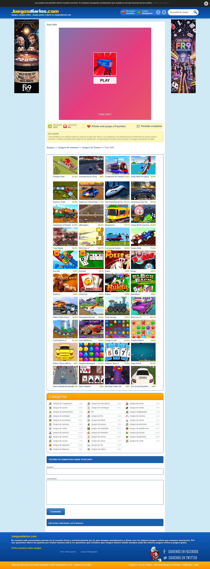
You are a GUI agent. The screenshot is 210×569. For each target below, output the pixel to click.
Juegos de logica (98, 449)
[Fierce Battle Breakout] (65, 375)
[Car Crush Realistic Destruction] (143, 375)
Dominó (82, 271)
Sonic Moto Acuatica (140, 177)
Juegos (147, 12)
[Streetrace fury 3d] (143, 190)
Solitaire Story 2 (112, 363)
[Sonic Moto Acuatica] (143, 165)
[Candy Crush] (117, 329)
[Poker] (117, 260)
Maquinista (110, 225)
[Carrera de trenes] (117, 237)
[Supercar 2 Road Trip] (91, 190)
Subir (196, 565)
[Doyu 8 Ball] (143, 352)
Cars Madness (85, 340)
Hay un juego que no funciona (167, 565)
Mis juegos (130, 12)
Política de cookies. (161, 3)
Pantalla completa (151, 126)
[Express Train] (65, 190)
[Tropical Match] (143, 329)
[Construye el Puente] (65, 213)
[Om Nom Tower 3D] (117, 375)
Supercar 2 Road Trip (88, 202)
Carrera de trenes (113, 248)
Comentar (55, 511)
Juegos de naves (137, 420)
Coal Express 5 (59, 340)
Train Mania (58, 248)
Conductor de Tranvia (114, 177)
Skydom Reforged (87, 363)
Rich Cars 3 (136, 317)
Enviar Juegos (145, 565)
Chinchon (83, 294)
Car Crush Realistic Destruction (141, 386)
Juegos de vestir (136, 441)
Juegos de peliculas (138, 424)
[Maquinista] (117, 213)
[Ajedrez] (65, 283)
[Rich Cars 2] (91, 237)
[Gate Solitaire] (91, 375)
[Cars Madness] (91, 329)
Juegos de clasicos (61, 433)
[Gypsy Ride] (143, 237)
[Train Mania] (65, 237)
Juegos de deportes (61, 445)
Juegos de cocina (60, 441)
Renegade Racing (87, 317)
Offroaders (84, 225)
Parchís (56, 271)
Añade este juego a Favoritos (109, 126)
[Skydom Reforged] (91, 352)
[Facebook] (158, 12)
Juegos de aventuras (61, 420)
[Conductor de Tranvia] (117, 165)
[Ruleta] (117, 283)
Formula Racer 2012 (88, 177)
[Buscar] (195, 12)
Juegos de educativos (100, 403)
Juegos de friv (97, 416)
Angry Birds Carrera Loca (141, 225)
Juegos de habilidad (99, 428)
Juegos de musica (137, 416)
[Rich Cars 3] (143, 306)
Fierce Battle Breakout (63, 386)
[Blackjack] (143, 283)
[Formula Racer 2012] (91, 165)
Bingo (133, 271)
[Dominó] (91, 260)
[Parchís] (65, 260)
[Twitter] (164, 12)
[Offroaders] (91, 213)
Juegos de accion (60, 408)
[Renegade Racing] (91, 306)
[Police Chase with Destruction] (65, 352)
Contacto (133, 565)
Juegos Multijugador (89, 552)
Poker (107, 271)
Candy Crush (111, 340)
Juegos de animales (61, 416)
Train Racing (110, 317)
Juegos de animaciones (63, 412)
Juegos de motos (137, 408)
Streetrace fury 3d (139, 202)
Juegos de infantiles (99, 433)
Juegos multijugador (138, 412)
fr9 (92, 412)
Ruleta (108, 294)
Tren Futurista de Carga (115, 202)
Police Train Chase (61, 317)
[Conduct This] (65, 165)
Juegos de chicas (98, 437)
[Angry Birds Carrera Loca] (143, 213)
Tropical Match (137, 340)
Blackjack (135, 294)
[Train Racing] (117, 306)
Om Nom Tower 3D (113, 386)
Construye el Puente (62, 225)
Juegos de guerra (98, 424)
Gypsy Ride (136, 248)
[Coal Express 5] (65, 329)
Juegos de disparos (61, 449)
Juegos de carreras (68, 147)
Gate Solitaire (85, 386)
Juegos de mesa (98, 441)
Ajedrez (56, 294)
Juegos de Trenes (91, 147)
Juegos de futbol (98, 420)
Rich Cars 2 (84, 248)
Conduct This (59, 177)
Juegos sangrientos (138, 437)
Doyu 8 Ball (136, 363)
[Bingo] (143, 260)
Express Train (59, 202)
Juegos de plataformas (139, 428)
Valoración (57, 126)
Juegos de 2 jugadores (62, 403)
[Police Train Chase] (65, 306)
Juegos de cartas (60, 428)
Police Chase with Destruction (63, 363)
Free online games (68, 552)
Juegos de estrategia (100, 408)
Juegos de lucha (137, 403)
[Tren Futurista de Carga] (117, 190)
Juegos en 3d (97, 445)
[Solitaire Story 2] (117, 352)
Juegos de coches (60, 437)
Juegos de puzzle (137, 433)
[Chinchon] (91, 283)
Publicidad (187, 565)
